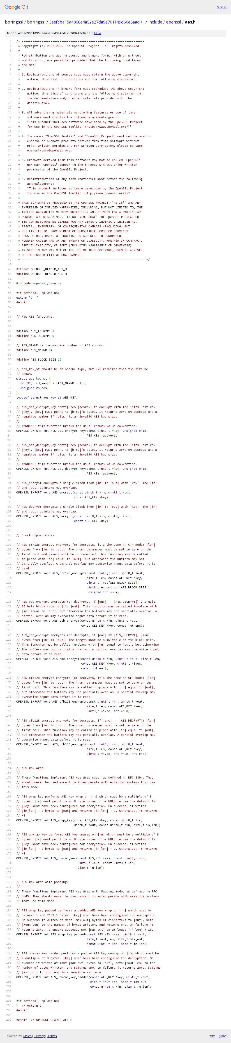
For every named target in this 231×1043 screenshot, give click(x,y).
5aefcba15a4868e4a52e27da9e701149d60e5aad (94, 22)
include (155, 22)
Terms (52, 1036)
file (97, 33)
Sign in (221, 7)
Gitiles (27, 1036)
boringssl (14, 22)
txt (212, 1036)
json (222, 1036)
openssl (173, 22)
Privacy (39, 1036)
